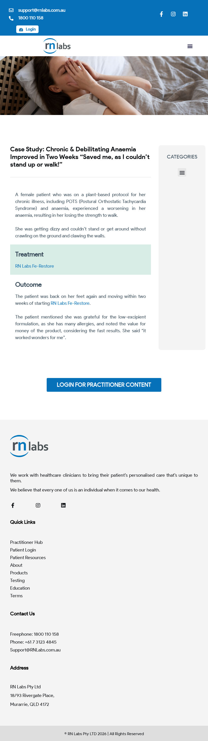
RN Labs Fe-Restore (34, 266)
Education (20, 588)
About (16, 565)
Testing (17, 580)
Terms (16, 596)
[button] (190, 46)
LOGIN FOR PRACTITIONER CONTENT (104, 384)
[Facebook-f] (161, 14)
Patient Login (23, 550)
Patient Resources (28, 557)
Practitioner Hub (26, 542)
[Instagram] (173, 14)
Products (19, 573)
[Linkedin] (185, 14)
